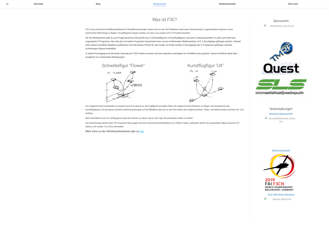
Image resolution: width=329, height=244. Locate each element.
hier (142, 131)
